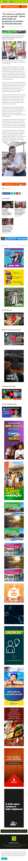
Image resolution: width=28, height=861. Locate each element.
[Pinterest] (17, 193)
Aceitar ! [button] (4, 858)
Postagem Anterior (5, 245)
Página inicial (4, 11)
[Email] (20, 193)
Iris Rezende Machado (6, 189)
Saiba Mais (3, 856)
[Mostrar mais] (22, 193)
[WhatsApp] (14, 193)
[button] (1, 2)
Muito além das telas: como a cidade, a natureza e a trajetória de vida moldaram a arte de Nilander (20, 212)
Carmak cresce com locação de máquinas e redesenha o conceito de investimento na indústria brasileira (7, 229)
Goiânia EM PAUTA (12, 11)
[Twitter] (12, 193)
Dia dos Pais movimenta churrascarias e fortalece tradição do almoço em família (7, 212)
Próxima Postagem (23, 245)
